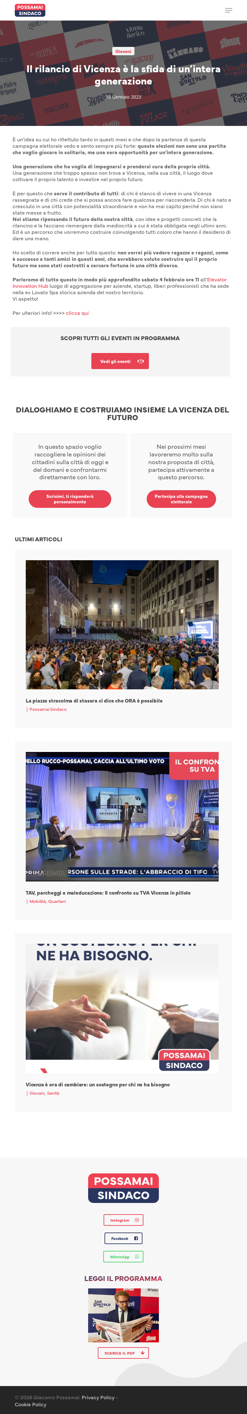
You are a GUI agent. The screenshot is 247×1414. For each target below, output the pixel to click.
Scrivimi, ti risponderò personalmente (70, 499)
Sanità (53, 1093)
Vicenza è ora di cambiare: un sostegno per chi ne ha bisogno (98, 1084)
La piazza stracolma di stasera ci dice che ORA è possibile (94, 700)
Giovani (123, 51)
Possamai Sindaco (48, 709)
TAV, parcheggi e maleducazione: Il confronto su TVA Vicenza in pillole (108, 892)
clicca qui (77, 312)
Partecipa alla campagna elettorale (181, 499)
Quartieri (57, 901)
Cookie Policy (30, 1404)
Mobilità (38, 901)
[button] (228, 10)
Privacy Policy (98, 1397)
